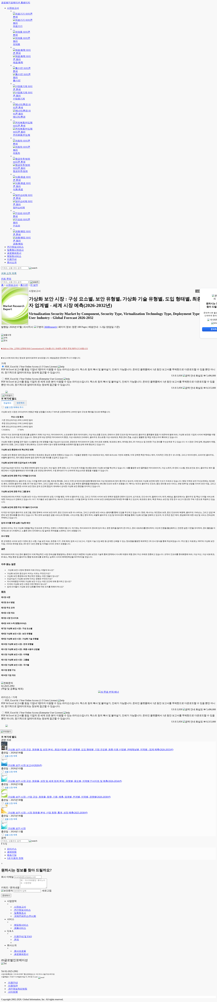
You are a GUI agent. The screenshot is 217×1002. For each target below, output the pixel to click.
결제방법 (12, 852)
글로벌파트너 (14, 253)
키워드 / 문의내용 (10, 887)
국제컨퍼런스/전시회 (25, 916)
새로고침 (46, 890)
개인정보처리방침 (17, 989)
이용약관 (13, 985)
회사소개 (12, 262)
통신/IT (24, 285)
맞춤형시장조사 (15, 250)
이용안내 (12, 259)
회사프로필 (20, 951)
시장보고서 (13, 8)
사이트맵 (13, 992)
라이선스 (12, 849)
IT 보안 (34, 285)
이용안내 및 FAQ (23, 936)
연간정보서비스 (15, 247)
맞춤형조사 (20, 913)
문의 (16, 939)
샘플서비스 (20, 928)
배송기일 (12, 855)
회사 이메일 (7, 877)
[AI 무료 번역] (108, 692)
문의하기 (6, 895)
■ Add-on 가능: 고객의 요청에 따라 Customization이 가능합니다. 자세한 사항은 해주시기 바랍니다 (44, 348)
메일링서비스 (14, 256)
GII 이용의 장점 (15, 858)
